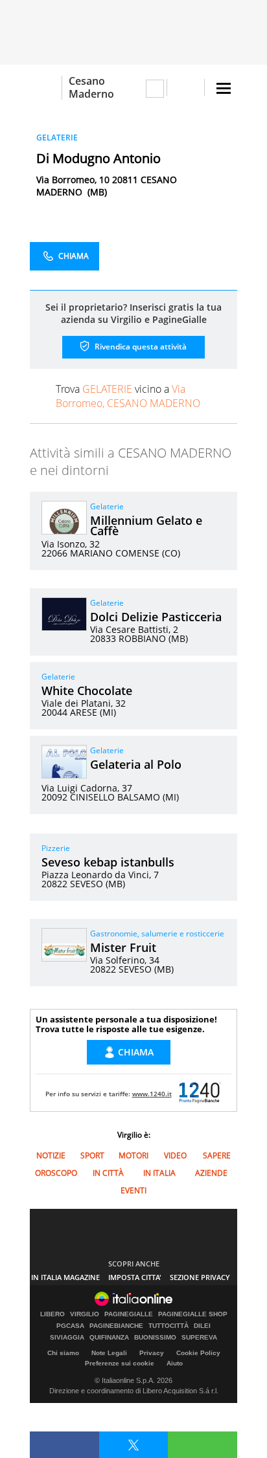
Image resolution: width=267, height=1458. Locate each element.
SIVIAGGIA (67, 1337)
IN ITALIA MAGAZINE (65, 1277)
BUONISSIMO (155, 1337)
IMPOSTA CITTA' (134, 1277)
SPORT (92, 1155)
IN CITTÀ (108, 1172)
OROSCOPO (56, 1172)
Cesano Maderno (91, 87)
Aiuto (175, 1363)
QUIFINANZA (109, 1337)
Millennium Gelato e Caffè (146, 525)
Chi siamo (63, 1352)
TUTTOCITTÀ (168, 1326)
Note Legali (109, 1352)
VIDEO (175, 1155)
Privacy (151, 1352)
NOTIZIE (50, 1155)
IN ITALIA (159, 1172)
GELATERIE (57, 137)
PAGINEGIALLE (128, 1314)
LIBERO (52, 1314)
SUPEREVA (199, 1337)
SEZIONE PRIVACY (200, 1277)
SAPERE (217, 1155)
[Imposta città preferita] (46, 88)
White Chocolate (86, 690)
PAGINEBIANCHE (116, 1326)
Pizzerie (55, 848)
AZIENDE (211, 1172)
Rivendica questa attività (140, 346)
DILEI (202, 1326)
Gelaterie (107, 506)
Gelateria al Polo (135, 764)
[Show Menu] (223, 88)
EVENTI (133, 1190)
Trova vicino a (128, 396)
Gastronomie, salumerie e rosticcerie (157, 933)
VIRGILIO (84, 1314)
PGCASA (70, 1326)
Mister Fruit (123, 947)
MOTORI (133, 1155)
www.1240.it (152, 1093)
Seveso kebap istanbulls (107, 862)
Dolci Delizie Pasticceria (156, 616)
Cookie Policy (198, 1352)
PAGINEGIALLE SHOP (192, 1314)
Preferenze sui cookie (119, 1363)
